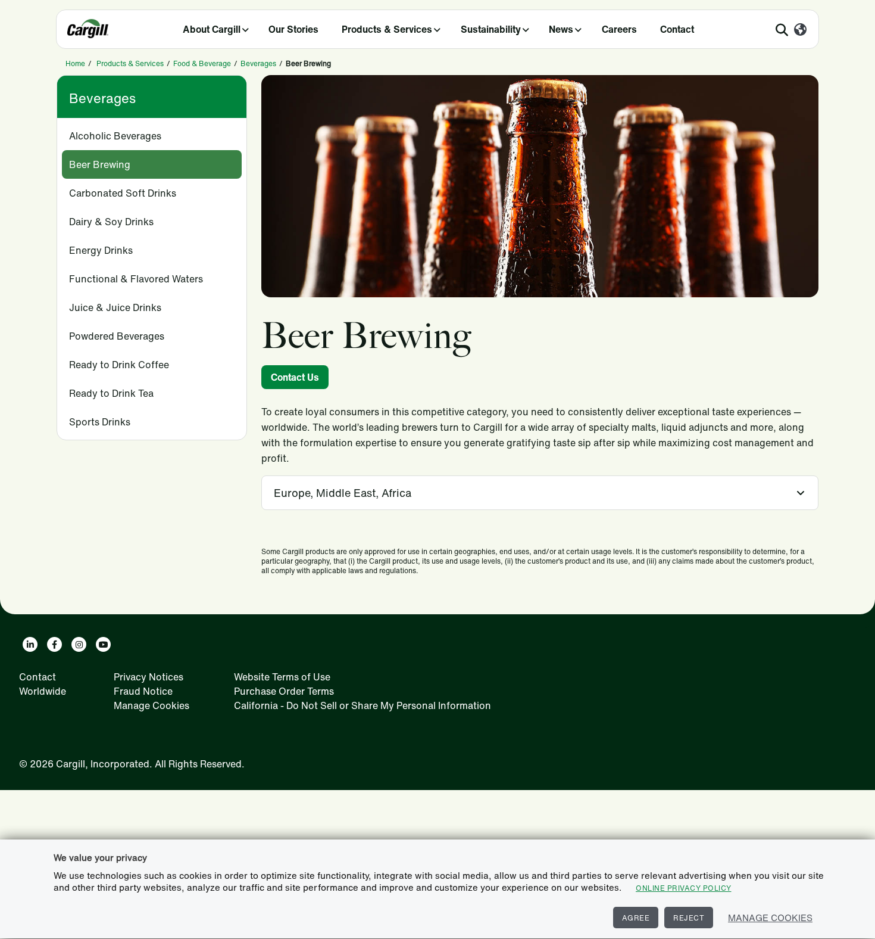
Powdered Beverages (116, 336)
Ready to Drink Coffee (119, 364)
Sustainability (491, 29)
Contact (677, 29)
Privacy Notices (148, 677)
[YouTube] (103, 644)
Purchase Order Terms (284, 691)
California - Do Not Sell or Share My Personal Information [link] (362, 705)
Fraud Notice (143, 691)
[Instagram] (78, 644)
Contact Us (295, 377)
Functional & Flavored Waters (136, 279)
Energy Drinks (101, 250)
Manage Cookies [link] (151, 705)
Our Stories (293, 29)
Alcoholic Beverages (115, 136)
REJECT (688, 918)
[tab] (539, 492)
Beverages (258, 63)
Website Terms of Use (282, 677)
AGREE (636, 918)
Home (75, 63)
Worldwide (42, 691)
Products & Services (387, 29)
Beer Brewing (99, 164)
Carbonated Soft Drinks (122, 193)
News (561, 29)
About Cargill (211, 29)
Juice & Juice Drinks (115, 307)
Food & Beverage (202, 63)
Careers (619, 29)
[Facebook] (54, 644)
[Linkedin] (30, 644)
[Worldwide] (800, 30)
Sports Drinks (99, 422)
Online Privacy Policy (684, 888)
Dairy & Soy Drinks (111, 221)
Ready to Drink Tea (111, 393)
